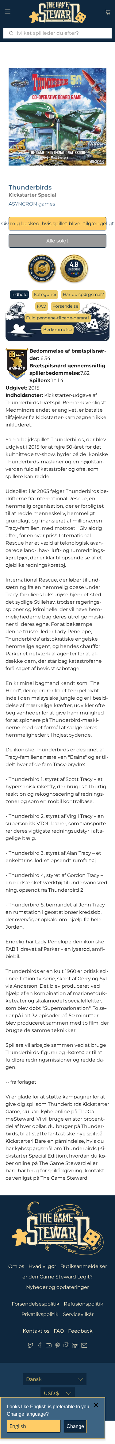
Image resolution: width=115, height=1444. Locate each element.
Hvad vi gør (42, 1266)
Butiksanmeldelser (83, 1266)
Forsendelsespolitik (35, 1304)
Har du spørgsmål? (83, 294)
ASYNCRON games (32, 204)
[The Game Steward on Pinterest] (57, 1347)
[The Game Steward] (57, 12)
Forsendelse (65, 306)
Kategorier (45, 294)
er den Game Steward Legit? (57, 1277)
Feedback (80, 1331)
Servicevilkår (78, 1314)
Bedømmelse (57, 329)
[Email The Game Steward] (84, 1347)
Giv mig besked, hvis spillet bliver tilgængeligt (57, 223)
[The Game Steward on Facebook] (40, 1347)
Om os (16, 1266)
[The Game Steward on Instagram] (66, 1347)
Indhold (19, 294)
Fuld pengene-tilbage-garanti (57, 318)
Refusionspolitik (83, 1304)
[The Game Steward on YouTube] (49, 1347)
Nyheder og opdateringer (57, 1287)
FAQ (41, 306)
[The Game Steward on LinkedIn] (75, 1347)
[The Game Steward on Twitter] (30, 1347)
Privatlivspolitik (40, 1314)
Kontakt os (36, 1331)
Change (75, 1426)
